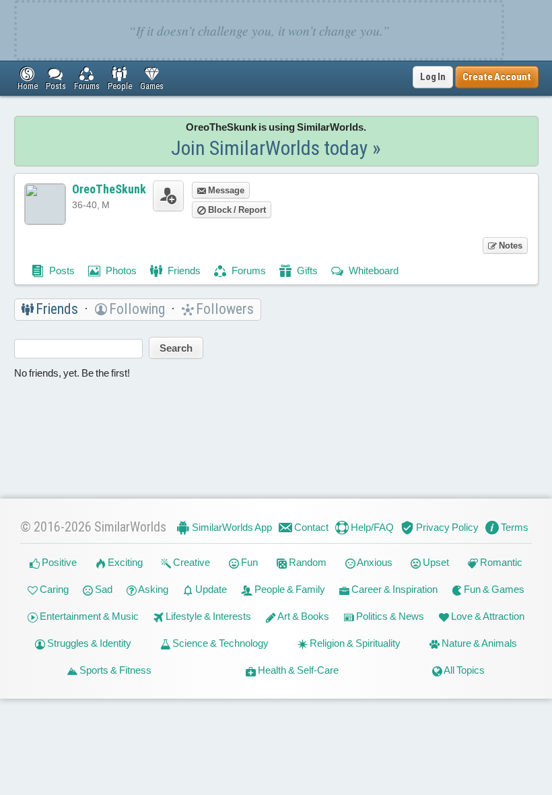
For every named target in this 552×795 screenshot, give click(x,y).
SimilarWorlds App (231, 527)
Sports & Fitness (114, 670)
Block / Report (236, 210)
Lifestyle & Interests (207, 616)
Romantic (500, 562)
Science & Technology (219, 643)
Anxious (373, 562)
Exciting (124, 562)
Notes (509, 246)
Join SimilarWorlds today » (276, 148)
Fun (248, 562)
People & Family (288, 589)
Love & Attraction (486, 616)
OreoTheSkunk (109, 189)
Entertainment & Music (88, 616)
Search (176, 348)
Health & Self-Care (297, 670)
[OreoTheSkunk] (45, 204)
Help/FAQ (371, 527)
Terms (513, 527)
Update (210, 589)
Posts (61, 270)
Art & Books (302, 616)
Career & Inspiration (393, 589)
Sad (102, 589)
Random (306, 562)
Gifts (306, 270)
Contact (310, 527)
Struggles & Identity (88, 643)
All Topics (463, 670)
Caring (53, 589)
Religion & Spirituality (354, 643)
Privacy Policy (446, 527)
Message (225, 190)
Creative (190, 562)
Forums (248, 270)
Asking (152, 589)
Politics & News (389, 616)
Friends (183, 270)
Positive (58, 562)
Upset (435, 562)
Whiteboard (373, 270)
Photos (120, 270)
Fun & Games (493, 589)
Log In (433, 77)
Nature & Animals (478, 643)
